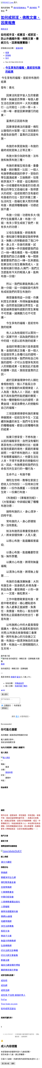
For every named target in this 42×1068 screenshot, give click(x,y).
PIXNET (10, 1034)
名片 (7, 58)
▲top (3, 690)
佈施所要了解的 (21, 686)
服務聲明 (24, 1036)
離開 (12, 1063)
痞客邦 (13, 677)
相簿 (7, 53)
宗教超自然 (19, 683)
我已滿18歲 (5, 1063)
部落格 (8, 55)
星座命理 (19, 48)
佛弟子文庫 (6, 936)
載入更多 (5, 694)
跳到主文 (4, 29)
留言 (18, 677)
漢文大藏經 (6, 862)
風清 (2, 664)
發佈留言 (5, 708)
